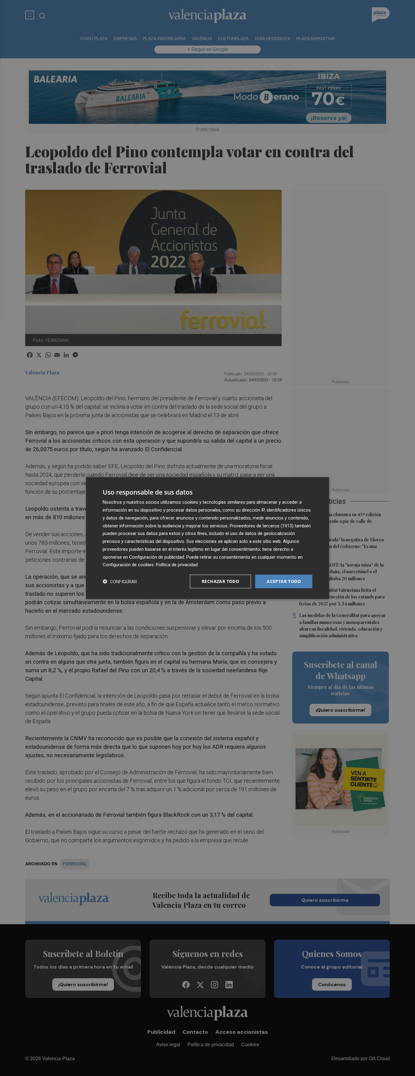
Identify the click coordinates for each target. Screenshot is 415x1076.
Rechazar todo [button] (220, 581)
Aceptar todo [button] (284, 581)
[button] (120, 581)
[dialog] (207, 538)
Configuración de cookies (128, 564)
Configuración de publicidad (156, 557)
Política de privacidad (177, 564)
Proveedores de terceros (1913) (261, 525)
